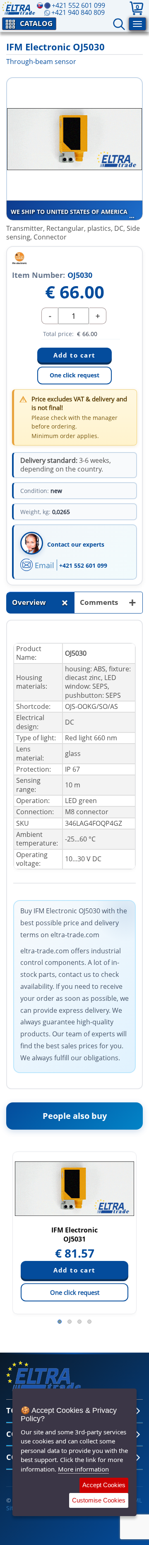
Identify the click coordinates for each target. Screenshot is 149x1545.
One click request (74, 375)
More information (83, 1469)
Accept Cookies (103, 1484)
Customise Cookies (98, 1500)
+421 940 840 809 (78, 12)
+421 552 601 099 (83, 565)
